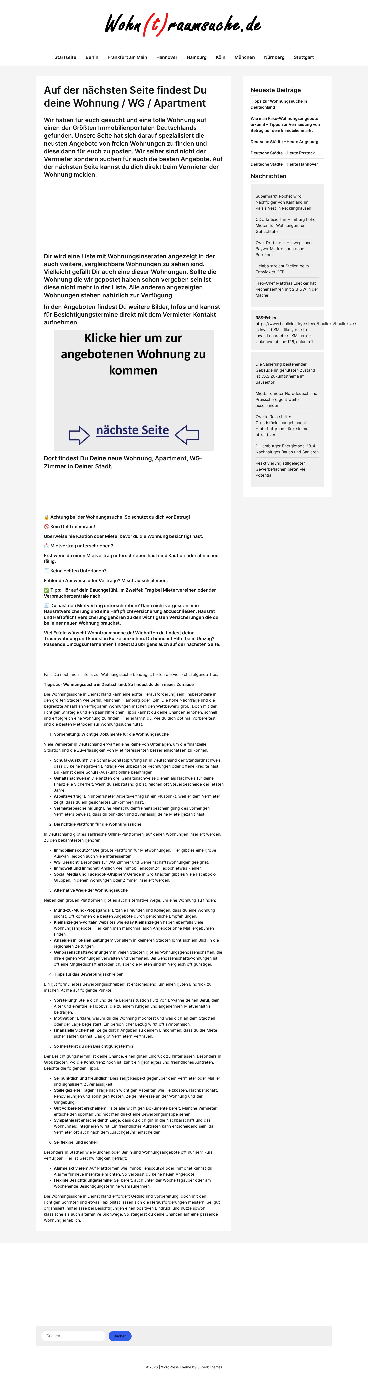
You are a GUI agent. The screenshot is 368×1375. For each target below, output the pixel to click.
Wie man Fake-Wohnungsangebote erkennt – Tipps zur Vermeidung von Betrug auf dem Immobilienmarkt (285, 124)
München (245, 57)
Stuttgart (304, 57)
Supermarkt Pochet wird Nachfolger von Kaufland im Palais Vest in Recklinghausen (283, 202)
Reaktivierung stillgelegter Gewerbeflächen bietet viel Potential (281, 469)
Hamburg (197, 57)
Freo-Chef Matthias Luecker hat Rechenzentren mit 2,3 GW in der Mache (287, 289)
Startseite (65, 57)
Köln (220, 57)
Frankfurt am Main (127, 57)
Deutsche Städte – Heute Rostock (283, 152)
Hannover (166, 57)
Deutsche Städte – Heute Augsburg (284, 141)
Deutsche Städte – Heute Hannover (284, 164)
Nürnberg (274, 57)
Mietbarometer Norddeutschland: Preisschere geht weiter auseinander (287, 399)
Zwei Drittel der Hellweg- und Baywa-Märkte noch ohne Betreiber (284, 248)
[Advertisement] (134, 217)
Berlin (92, 57)
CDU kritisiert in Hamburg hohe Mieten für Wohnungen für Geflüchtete (285, 225)
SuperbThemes (209, 1367)
